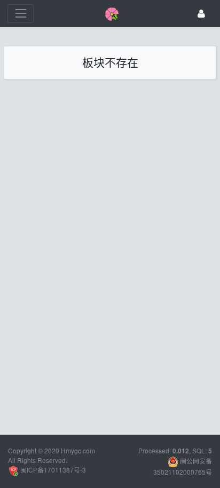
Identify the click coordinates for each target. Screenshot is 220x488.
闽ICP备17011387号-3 (52, 469)
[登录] (201, 13)
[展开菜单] (20, 13)
